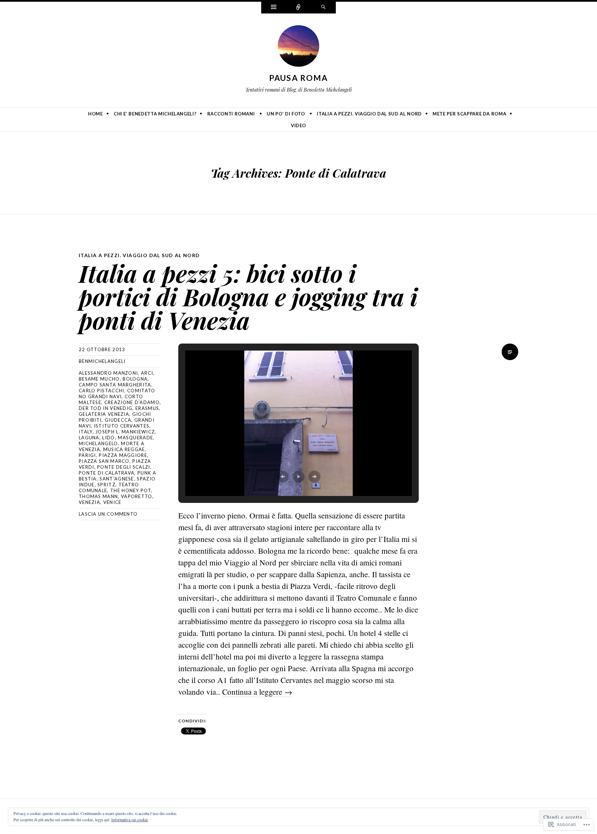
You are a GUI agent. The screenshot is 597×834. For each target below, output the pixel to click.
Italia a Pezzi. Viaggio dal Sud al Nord (369, 113)
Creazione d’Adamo (132, 402)
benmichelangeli (102, 361)
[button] (282, 476)
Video (298, 125)
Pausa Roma (298, 78)
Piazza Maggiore (123, 455)
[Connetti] (298, 7)
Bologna (135, 379)
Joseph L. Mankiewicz (125, 431)
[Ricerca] (323, 7)
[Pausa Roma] (298, 47)
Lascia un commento (108, 514)
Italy (86, 431)
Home (95, 113)
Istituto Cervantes (121, 426)
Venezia (89, 502)
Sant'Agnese (117, 478)
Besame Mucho (99, 379)
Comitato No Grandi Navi (117, 393)
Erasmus (147, 408)
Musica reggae (124, 449)
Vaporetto (136, 496)
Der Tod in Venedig (105, 408)
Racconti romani (231, 113)
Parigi (87, 455)
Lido (108, 437)
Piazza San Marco (104, 461)
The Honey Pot (130, 490)
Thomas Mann (98, 496)
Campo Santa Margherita (115, 384)
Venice (112, 502)
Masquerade (135, 437)
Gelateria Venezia (104, 414)
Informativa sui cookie (129, 819)
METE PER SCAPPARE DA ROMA (469, 113)
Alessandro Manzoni (108, 373)
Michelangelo (98, 443)
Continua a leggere (257, 691)
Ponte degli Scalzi (123, 467)
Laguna (89, 437)
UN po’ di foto (286, 113)
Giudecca (118, 420)
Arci (147, 373)
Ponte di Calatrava (106, 473)
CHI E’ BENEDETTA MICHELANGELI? (155, 113)
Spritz (106, 484)
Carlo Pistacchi (101, 390)
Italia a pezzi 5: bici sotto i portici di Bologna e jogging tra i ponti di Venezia (248, 296)
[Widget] (273, 7)
